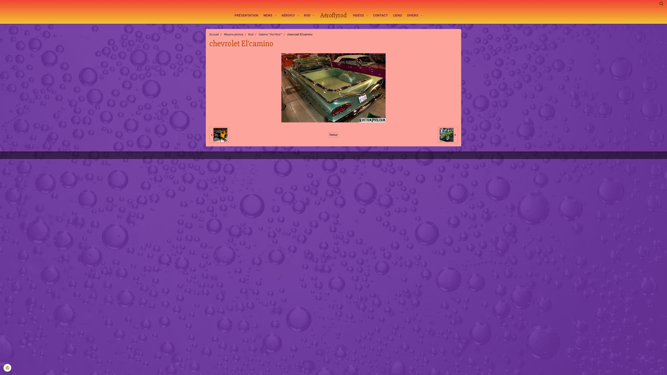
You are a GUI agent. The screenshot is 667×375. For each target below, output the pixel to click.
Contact (380, 15)
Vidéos (359, 15)
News (268, 15)
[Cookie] (7, 368)
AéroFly (289, 15)
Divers (413, 15)
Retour (333, 134)
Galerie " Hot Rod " (270, 34)
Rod (307, 15)
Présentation (246, 15)
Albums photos (233, 34)
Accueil (214, 34)
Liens (397, 15)
